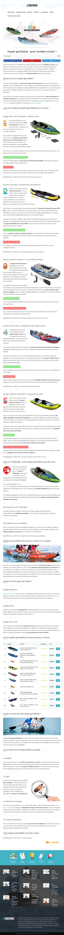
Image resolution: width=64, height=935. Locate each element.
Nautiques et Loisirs (14, 16)
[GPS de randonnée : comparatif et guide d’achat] (26, 896)
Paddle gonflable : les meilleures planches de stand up (15, 901)
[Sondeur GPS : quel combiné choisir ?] (26, 885)
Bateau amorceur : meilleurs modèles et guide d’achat (35, 874)
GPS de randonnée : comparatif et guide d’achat (35, 898)
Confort (36, 12)
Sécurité (29, 12)
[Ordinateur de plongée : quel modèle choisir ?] (6, 884)
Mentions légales (27, 933)
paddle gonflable (35, 103)
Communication (21, 12)
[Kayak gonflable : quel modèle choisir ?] (6, 872)
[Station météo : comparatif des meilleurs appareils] (46, 872)
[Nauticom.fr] (32, 5)
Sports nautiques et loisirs (25, 47)
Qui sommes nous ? (35, 933)
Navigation (11, 12)
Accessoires (44, 12)
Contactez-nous (44, 933)
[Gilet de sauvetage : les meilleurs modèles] (46, 900)
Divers (51, 12)
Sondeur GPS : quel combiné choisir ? (35, 887)
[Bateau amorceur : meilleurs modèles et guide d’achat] (26, 872)
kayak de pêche (10, 593)
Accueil (16, 47)
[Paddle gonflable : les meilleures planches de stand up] (6, 897)
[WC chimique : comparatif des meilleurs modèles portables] (46, 885)
